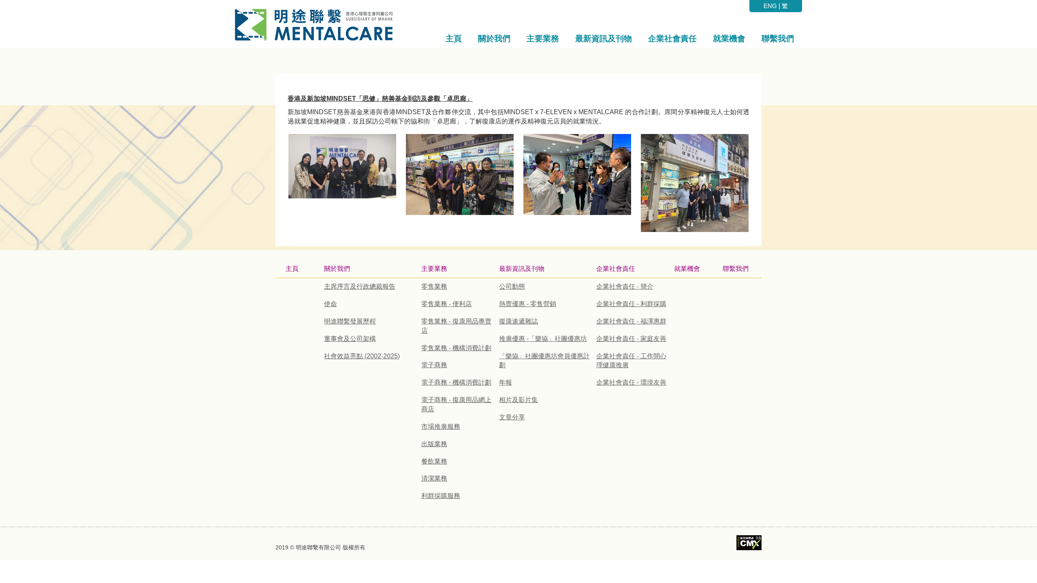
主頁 (292, 268)
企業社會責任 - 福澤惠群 (631, 321)
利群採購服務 (440, 495)
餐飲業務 (434, 461)
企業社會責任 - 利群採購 (631, 303)
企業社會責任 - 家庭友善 (631, 338)
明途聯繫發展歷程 (350, 321)
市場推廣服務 (440, 426)
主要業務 (434, 268)
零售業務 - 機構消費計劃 (456, 348)
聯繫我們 (736, 268)
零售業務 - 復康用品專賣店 (456, 326)
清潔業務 (434, 478)
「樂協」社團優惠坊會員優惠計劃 (544, 361)
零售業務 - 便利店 (446, 303)
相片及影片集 (518, 399)
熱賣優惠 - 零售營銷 (527, 303)
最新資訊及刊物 (521, 268)
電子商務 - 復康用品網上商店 (456, 404)
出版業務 (434, 443)
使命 (330, 303)
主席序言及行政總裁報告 (359, 286)
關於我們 (337, 268)
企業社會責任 (615, 268)
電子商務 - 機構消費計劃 (456, 382)
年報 (505, 382)
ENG (770, 5)
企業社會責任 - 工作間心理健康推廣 (631, 361)
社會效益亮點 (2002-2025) (362, 356)
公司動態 (512, 286)
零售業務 (434, 286)
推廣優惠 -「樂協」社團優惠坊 (543, 338)
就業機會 (687, 268)
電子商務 (434, 365)
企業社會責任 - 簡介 (624, 286)
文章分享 (512, 417)
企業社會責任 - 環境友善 (631, 382)
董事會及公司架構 (350, 338)
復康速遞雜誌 (518, 321)
